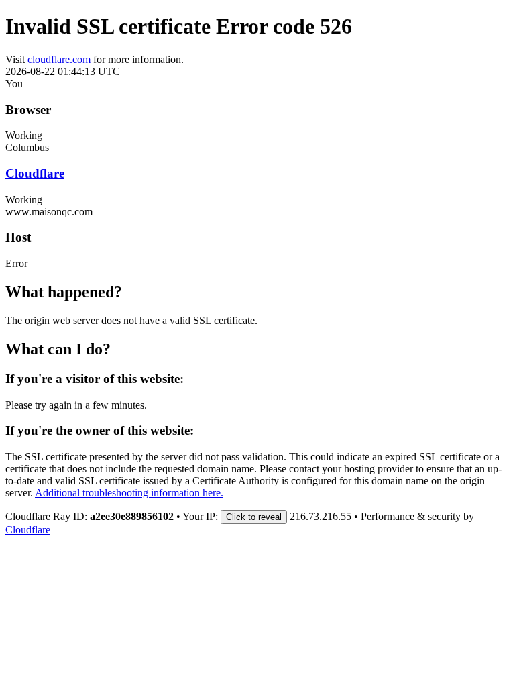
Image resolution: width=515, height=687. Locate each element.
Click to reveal (254, 517)
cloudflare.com (59, 59)
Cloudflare (34, 173)
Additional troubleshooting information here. (129, 492)
